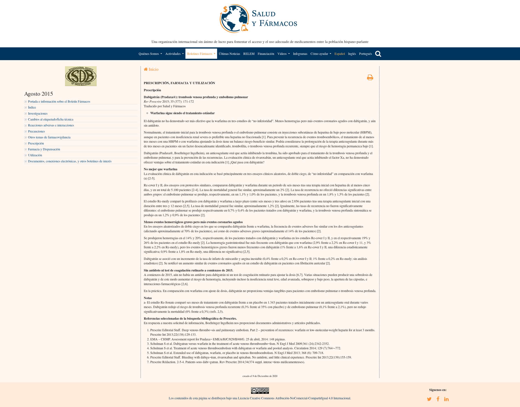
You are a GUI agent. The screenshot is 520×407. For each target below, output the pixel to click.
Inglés (352, 53)
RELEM (249, 53)
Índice (32, 107)
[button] (378, 53)
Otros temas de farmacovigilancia (49, 137)
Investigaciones (38, 113)
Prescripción (36, 143)
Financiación (266, 53)
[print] (370, 78)
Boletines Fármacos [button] (200, 53)
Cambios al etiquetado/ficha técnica (50, 119)
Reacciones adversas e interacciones (51, 125)
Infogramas (300, 53)
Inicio (153, 69)
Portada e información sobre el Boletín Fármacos (59, 101)
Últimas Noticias (229, 53)
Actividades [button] (173, 53)
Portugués (365, 53)
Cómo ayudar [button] (320, 53)
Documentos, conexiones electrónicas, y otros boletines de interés (70, 161)
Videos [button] (282, 53)
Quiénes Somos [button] (149, 53)
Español (340, 53)
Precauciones (36, 131)
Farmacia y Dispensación (44, 149)
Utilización (35, 155)
